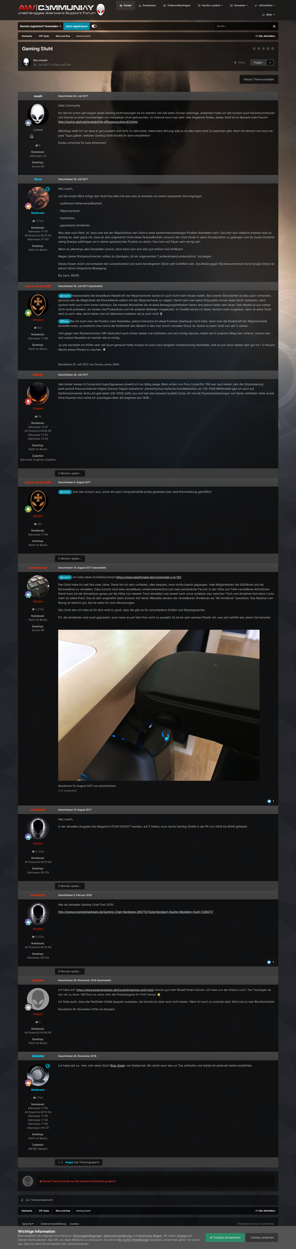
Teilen (240, 62)
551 (39, 327)
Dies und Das (62, 64)
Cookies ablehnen (262, 1237)
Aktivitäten (265, 5)
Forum (127, 5)
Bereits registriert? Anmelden (39, 26)
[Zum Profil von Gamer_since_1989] (38, 305)
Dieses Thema (257, 26)
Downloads (149, 5)
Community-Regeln (150, 1235)
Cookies (74, 1223)
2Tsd (39, 1097)
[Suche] (274, 26)
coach (43, 60)
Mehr (269, 14)
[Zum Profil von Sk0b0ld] (38, 1075)
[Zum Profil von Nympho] (38, 999)
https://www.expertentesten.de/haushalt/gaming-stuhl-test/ (115, 989)
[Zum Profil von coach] (26, 62)
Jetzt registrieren (76, 26)
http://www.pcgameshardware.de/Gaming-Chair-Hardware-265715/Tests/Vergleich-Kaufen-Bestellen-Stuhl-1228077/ (135, 911)
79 (39, 416)
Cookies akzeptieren (226, 1237)
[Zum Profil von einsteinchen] (38, 586)
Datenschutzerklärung (53, 1223)
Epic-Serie (117, 1065)
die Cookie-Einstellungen (133, 1239)
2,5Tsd (39, 609)
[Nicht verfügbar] (159, 705)
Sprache (27, 1223)
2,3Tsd (39, 851)
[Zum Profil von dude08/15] (38, 828)
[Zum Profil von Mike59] (38, 393)
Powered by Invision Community (256, 1223)
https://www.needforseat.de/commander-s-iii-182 (148, 577)
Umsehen (239, 5)
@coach (65, 295)
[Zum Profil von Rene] (38, 198)
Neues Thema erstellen (259, 79)
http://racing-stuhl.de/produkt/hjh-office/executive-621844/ (98, 121)
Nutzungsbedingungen (87, 1235)
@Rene (64, 321)
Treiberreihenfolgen (178, 5)
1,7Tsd (39, 221)
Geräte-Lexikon (211, 5)
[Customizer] (94, 26)
